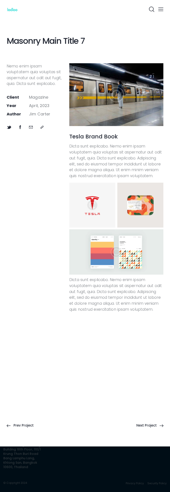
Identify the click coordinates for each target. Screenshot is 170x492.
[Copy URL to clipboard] (42, 127)
